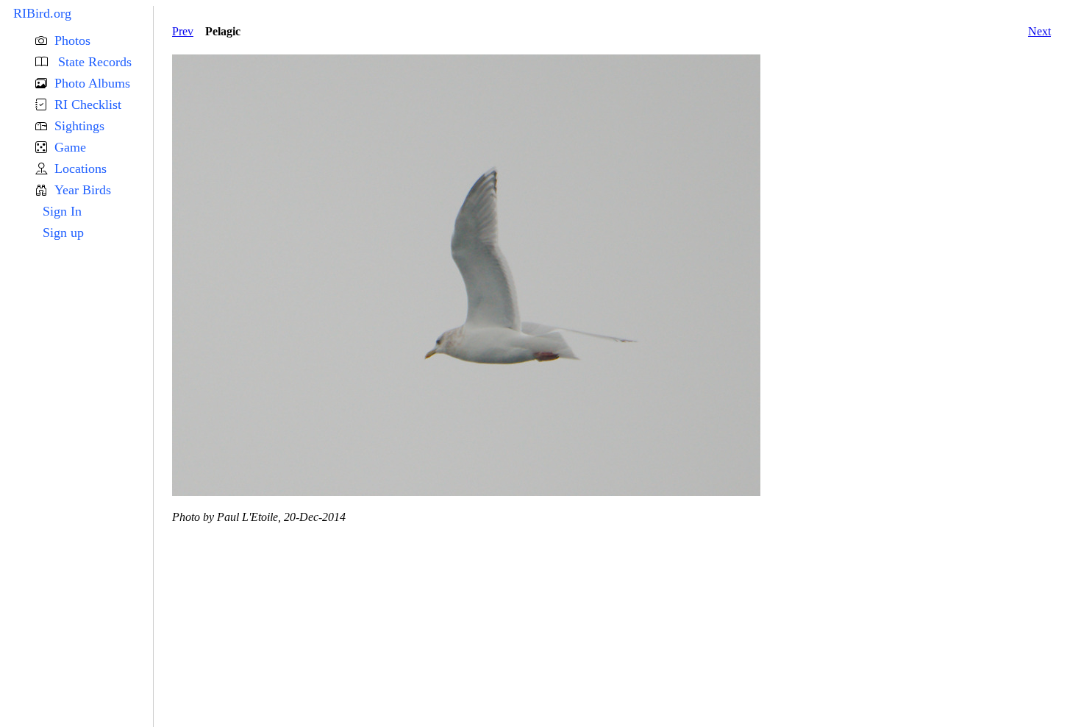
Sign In (62, 211)
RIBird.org (42, 13)
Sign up (63, 232)
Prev (182, 31)
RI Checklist (87, 104)
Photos (72, 40)
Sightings (79, 125)
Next (1039, 31)
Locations (80, 168)
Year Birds (82, 189)
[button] (94, 41)
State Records (93, 61)
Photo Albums (92, 83)
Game (70, 147)
